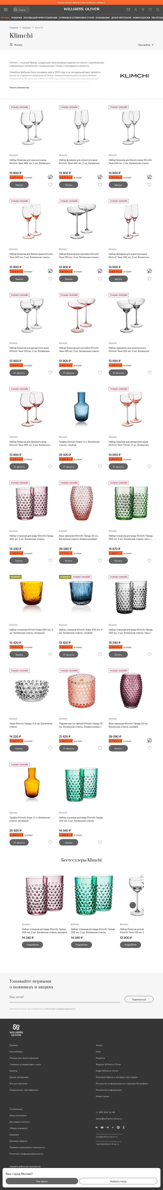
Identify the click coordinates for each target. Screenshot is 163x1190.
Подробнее (32, 944)
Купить (19, 560)
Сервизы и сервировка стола (76, 17)
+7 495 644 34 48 (105, 1112)
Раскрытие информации (109, 1089)
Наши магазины (18, 1115)
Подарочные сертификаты (24, 1089)
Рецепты (100, 1057)
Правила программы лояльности (27, 1147)
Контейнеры (16, 1051)
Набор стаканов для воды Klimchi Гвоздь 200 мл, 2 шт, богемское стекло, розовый (44, 930)
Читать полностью (19, 87)
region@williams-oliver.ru (107, 1143)
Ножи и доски (141, 17)
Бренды (5, 17)
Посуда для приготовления (40, 17)
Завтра (19, 184)
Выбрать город (118, 1181)
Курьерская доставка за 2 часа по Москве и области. (81, 2)
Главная (14, 27)
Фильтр (18, 44)
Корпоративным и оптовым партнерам (117, 1077)
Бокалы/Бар (103, 17)
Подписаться (139, 999)
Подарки (16, 17)
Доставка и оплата (20, 1121)
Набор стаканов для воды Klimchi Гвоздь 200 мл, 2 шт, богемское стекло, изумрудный (93, 930)
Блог (98, 1051)
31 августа (19, 372)
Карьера (14, 1134)
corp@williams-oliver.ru (106, 1136)
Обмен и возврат (19, 1128)
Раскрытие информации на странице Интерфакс (122, 1083)
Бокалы (14, 1070)
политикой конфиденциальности (60, 1008)
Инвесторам (103, 1096)
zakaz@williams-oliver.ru (109, 1118)
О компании (16, 1108)
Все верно (41, 1181)
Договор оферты (18, 1140)
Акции (99, 1045)
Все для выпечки (18, 1083)
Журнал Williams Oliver (108, 1064)
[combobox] (145, 44)
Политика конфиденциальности (26, 1153)
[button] (133, 905)
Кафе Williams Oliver (107, 1070)
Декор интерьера (121, 17)
